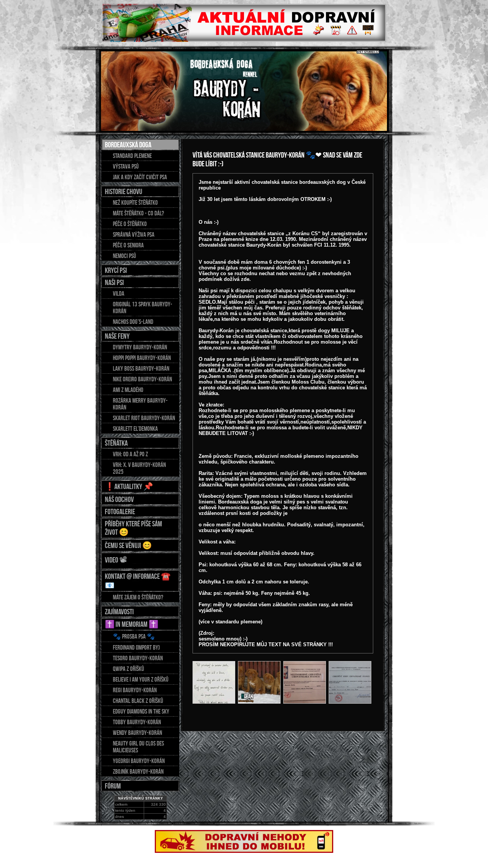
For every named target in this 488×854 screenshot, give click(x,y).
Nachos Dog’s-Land (133, 321)
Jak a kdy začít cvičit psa (140, 177)
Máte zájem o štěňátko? (138, 597)
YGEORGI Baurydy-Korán (139, 760)
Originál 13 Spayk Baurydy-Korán (142, 307)
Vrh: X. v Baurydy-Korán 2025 (139, 468)
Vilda (118, 293)
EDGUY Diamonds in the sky (141, 711)
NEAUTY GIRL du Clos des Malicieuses (138, 747)
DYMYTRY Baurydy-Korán (140, 347)
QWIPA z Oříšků (128, 668)
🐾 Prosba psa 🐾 (134, 636)
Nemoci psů (124, 255)
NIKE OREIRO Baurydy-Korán (142, 379)
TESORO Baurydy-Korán (138, 658)
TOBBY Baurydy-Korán (137, 722)
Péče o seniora (128, 245)
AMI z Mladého (128, 389)
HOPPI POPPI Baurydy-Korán (142, 357)
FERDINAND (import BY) (136, 647)
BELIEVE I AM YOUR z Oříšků (141, 679)
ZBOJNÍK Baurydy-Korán (138, 771)
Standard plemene (132, 155)
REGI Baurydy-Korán (135, 690)
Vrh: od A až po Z (130, 454)
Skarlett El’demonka (135, 428)
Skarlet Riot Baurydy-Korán (144, 417)
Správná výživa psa (133, 234)
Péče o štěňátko (130, 223)
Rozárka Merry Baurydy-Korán (140, 404)
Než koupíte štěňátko (135, 202)
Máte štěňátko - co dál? (138, 213)
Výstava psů (126, 166)
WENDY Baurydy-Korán (137, 732)
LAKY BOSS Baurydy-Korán (141, 368)
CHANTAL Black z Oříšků (138, 700)
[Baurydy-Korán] (214, 682)
